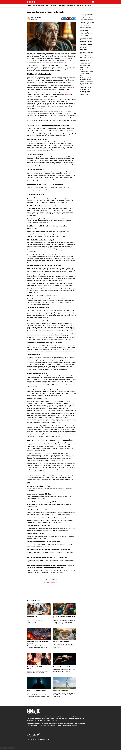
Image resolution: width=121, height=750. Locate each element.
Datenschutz (45, 739)
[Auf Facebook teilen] (62, 18)
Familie (29, 5)
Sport (50, 5)
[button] (88, 2)
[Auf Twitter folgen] (38, 735)
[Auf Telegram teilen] (75, 18)
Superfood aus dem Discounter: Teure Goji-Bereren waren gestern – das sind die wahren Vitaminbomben (86, 64)
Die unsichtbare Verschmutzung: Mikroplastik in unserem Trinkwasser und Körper (86, 33)
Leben (46, 5)
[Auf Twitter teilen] (65, 18)
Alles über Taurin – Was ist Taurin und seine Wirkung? (38, 667)
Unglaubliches (71, 5)
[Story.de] (32, 2)
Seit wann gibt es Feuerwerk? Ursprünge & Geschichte (38, 642)
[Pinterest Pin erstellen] (70, 18)
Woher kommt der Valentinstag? (61, 641)
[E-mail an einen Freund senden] (67, 18)
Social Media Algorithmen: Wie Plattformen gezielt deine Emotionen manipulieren (86, 47)
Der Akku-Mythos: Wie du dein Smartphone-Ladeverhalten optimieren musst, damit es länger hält (87, 55)
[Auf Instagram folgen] (34, 735)
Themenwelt (88, 5)
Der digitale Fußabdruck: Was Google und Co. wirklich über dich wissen (86, 39)
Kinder (67, 94)
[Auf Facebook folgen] (29, 735)
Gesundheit (41, 5)
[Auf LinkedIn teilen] (72, 18)
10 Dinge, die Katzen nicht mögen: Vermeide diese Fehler (64, 617)
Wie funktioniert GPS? (32, 616)
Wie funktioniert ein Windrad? (60, 690)
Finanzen (34, 5)
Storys (54, 5)
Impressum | (39, 739)
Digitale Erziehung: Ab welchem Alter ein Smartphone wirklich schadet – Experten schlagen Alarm (85, 91)
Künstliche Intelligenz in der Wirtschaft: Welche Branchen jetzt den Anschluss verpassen (87, 25)
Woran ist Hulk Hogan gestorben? (61, 666)
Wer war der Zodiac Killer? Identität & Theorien (36, 691)
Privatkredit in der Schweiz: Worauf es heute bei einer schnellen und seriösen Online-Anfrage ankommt (87, 17)
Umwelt (64, 5)
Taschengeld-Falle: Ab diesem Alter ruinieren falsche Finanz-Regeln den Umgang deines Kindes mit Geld (86, 81)
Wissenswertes (80, 5)
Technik (59, 5)
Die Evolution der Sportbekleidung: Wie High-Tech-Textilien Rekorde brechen (87, 72)
